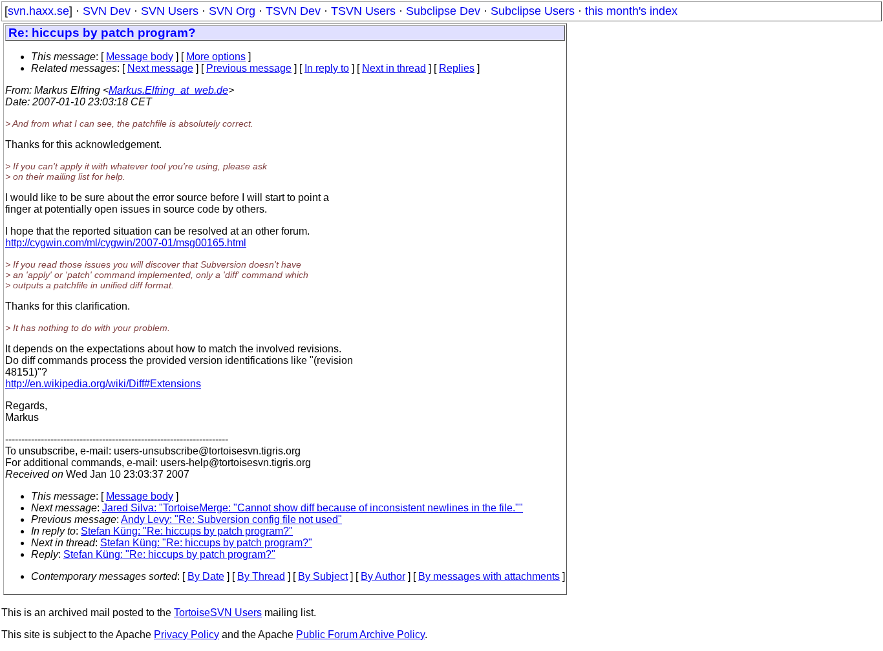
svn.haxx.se (38, 11)
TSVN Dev (293, 11)
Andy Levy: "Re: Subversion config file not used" (231, 519)
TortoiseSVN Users (218, 612)
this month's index (631, 11)
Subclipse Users (533, 11)
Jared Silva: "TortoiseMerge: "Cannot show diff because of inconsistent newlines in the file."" (312, 507)
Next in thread (394, 68)
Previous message (249, 68)
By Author (383, 576)
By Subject (323, 576)
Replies (456, 68)
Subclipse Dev (443, 11)
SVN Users (169, 11)
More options (216, 56)
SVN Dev (107, 11)
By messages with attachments (489, 576)
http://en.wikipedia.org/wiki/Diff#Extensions (103, 383)
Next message (160, 68)
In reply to (326, 68)
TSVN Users (363, 11)
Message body (139, 56)
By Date (205, 576)
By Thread (261, 576)
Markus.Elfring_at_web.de (168, 90)
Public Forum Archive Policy (360, 634)
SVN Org (232, 11)
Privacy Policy (186, 634)
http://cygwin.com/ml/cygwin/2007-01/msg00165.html (125, 242)
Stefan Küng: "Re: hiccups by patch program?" (187, 531)
